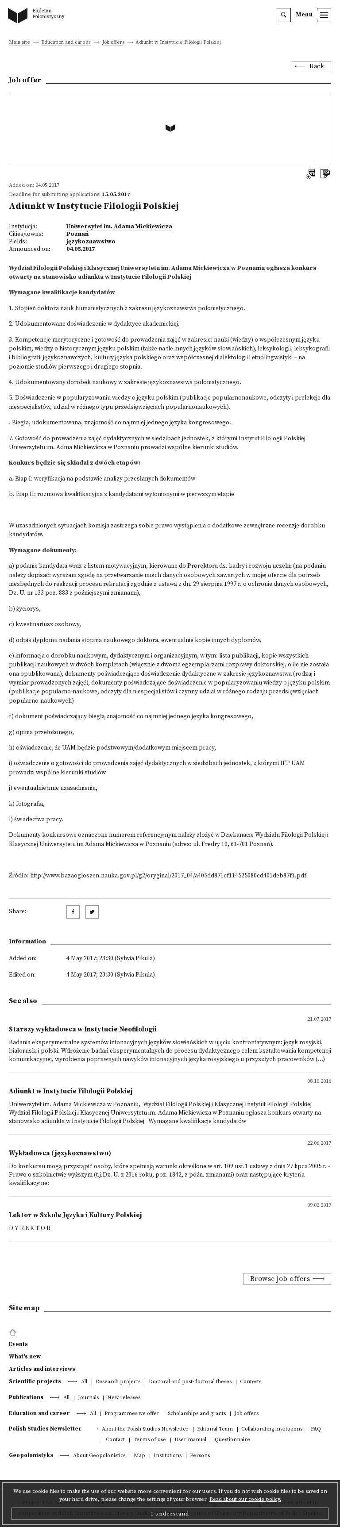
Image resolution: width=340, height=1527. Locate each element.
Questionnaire (232, 1440)
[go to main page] (38, 16)
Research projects (118, 1382)
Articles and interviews (42, 1369)
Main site (19, 43)
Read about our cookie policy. (245, 1499)
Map (139, 1456)
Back (316, 66)
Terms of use (149, 1440)
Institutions (168, 1456)
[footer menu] (14, 1332)
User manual (190, 1440)
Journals (88, 1398)
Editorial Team (215, 1429)
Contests (250, 1382)
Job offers (113, 43)
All (84, 1382)
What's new (25, 1356)
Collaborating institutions (271, 1429)
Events (18, 1344)
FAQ (316, 1429)
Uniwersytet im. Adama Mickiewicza (119, 227)
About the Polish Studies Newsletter (145, 1429)
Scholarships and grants (197, 1414)
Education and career (66, 43)
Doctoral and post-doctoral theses (190, 1382)
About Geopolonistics (99, 1456)
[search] (284, 15)
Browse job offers (280, 1278)
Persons (200, 1456)
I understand (170, 1513)
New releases (123, 1398)
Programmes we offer (131, 1414)
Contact (115, 1440)
